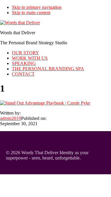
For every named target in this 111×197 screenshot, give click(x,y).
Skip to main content (31, 12)
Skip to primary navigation (37, 7)
